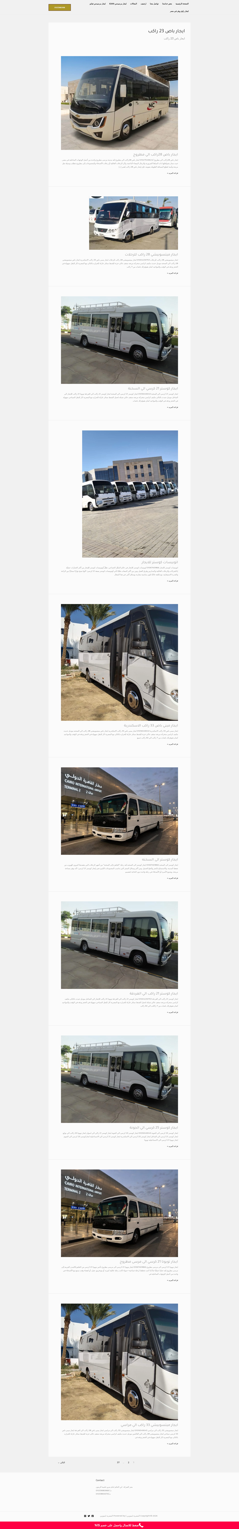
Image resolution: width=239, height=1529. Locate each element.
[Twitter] (89, 1516)
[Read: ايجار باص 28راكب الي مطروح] (119, 103)
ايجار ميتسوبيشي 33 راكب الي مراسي (149, 1425)
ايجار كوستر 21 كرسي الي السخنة (153, 389)
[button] (60, 7)
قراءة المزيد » (172, 172)
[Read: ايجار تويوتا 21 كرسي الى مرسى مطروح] (119, 1213)
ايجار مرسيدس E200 (117, 3)
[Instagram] (85, 1516)
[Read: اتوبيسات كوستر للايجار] (130, 494)
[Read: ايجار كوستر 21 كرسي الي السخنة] (119, 340)
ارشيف (143, 3)
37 (118, 1462)
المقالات (133, 3)
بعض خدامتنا (167, 3)
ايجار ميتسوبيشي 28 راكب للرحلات (151, 255)
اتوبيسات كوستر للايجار (160, 563)
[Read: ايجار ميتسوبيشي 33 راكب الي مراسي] (119, 1361)
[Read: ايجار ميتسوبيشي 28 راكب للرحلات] (133, 223)
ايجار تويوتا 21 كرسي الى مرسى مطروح (149, 1262)
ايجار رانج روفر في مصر (179, 11)
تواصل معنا (154, 3)
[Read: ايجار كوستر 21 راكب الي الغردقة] (119, 945)
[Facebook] (92, 1516)
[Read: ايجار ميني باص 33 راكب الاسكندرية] (119, 662)
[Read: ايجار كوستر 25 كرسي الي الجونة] (119, 1079)
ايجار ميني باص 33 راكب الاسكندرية (151, 726)
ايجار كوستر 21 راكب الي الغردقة (154, 994)
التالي (61, 1462)
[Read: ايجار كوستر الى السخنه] (119, 811)
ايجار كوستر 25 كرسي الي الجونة (154, 1128)
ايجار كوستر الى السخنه (160, 860)
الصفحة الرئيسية (182, 3)
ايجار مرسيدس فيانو (98, 3)
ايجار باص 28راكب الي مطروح (155, 155)
